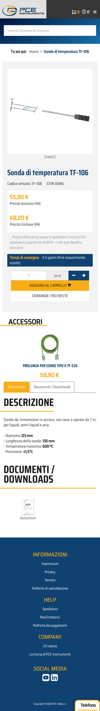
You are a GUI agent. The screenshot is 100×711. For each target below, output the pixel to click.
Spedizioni (50, 609)
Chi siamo (50, 646)
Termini (50, 580)
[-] (73, 275)
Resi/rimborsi (50, 617)
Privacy (50, 572)
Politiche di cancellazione (50, 588)
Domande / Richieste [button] (50, 296)
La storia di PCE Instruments (50, 654)
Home (34, 51)
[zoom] (50, 157)
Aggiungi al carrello (48, 285)
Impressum (50, 564)
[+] (84, 275)
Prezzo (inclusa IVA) (25, 224)
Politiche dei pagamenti (50, 625)
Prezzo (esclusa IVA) (25, 203)
